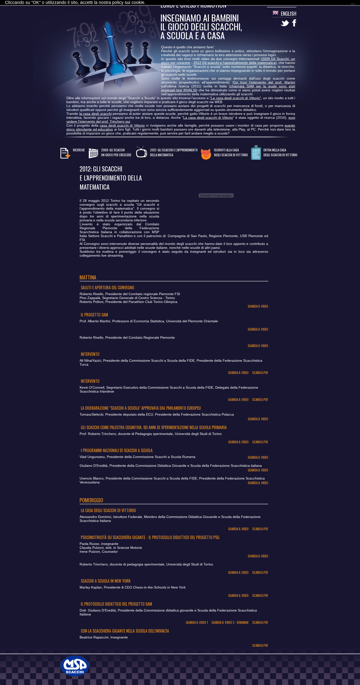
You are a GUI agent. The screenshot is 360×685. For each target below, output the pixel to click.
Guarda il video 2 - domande (230, 622)
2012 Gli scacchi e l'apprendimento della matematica (234, 63)
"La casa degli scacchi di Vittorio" (235, 98)
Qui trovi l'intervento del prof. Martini (264, 82)
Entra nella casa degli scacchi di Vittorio (280, 152)
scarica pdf (260, 372)
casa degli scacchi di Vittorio (122, 125)
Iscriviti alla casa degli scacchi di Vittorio (231, 152)
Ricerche (79, 149)
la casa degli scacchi (95, 114)
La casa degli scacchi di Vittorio (208, 118)
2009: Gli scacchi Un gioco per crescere (116, 152)
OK (353, 3)
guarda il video (258, 306)
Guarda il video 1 (197, 622)
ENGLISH (288, 13)
